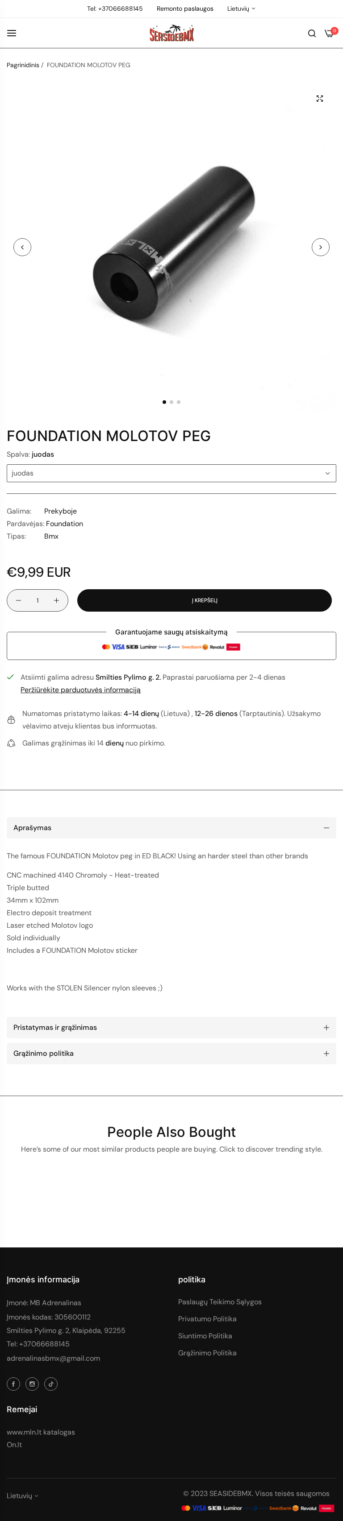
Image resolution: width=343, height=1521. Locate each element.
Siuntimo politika (205, 1336)
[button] (321, 247)
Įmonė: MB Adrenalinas (44, 1302)
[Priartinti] (320, 99)
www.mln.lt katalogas (41, 1432)
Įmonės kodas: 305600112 (49, 1317)
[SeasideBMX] (171, 33)
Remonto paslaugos (185, 8)
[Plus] (56, 600)
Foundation (64, 523)
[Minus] (18, 600)
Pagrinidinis (23, 65)
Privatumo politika (207, 1319)
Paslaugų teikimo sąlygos (220, 1302)
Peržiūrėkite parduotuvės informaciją (81, 689)
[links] (15, 1383)
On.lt (14, 1444)
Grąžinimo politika (207, 1353)
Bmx (51, 536)
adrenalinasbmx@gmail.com (53, 1358)
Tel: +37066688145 (38, 1344)
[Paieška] (312, 32)
